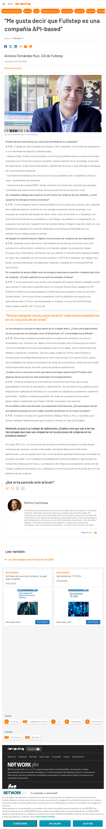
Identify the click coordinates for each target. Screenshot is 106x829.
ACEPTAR (88, 823)
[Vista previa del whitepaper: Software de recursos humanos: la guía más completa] (27, 603)
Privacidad (56, 756)
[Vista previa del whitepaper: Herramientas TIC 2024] (78, 603)
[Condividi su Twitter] (10, 46)
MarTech (24, 11)
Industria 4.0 (63, 11)
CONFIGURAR (20, 823)
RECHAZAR (55, 823)
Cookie (66, 756)
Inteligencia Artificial (46, 11)
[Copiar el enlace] (20, 46)
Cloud (32, 11)
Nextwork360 (30, 769)
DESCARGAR (42, 622)
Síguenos (32, 749)
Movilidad (87, 11)
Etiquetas (22, 756)
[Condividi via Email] (25, 46)
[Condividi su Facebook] (5, 46)
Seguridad (76, 11)
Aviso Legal (44, 756)
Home (7, 38)
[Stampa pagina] (30, 46)
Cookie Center (78, 756)
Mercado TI (98, 11)
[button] (7, 4)
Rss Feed (33, 756)
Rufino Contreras (13, 68)
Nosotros (12, 756)
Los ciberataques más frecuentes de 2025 (31, 559)
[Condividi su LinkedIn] (15, 46)
